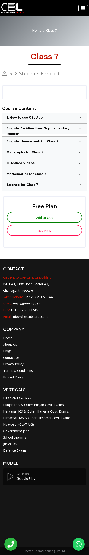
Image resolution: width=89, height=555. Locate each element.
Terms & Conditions (18, 370)
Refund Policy (13, 377)
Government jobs (16, 431)
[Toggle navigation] (83, 8)
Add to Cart (44, 217)
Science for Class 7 (22, 185)
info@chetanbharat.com (30, 316)
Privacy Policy (13, 364)
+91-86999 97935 (21, 303)
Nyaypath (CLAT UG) (18, 424)
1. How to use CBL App (25, 117)
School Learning (14, 437)
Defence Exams (15, 450)
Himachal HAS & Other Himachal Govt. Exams (37, 418)
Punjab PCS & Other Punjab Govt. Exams (33, 405)
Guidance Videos (21, 163)
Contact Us (11, 357)
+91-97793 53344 (28, 297)
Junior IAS (10, 444)
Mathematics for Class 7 (26, 174)
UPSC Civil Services (17, 398)
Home (36, 30)
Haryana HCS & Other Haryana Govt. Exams (36, 411)
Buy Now (44, 230)
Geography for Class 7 (25, 152)
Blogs (7, 351)
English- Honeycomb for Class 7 (32, 141)
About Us (10, 344)
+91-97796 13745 (20, 310)
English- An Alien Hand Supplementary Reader (38, 131)
